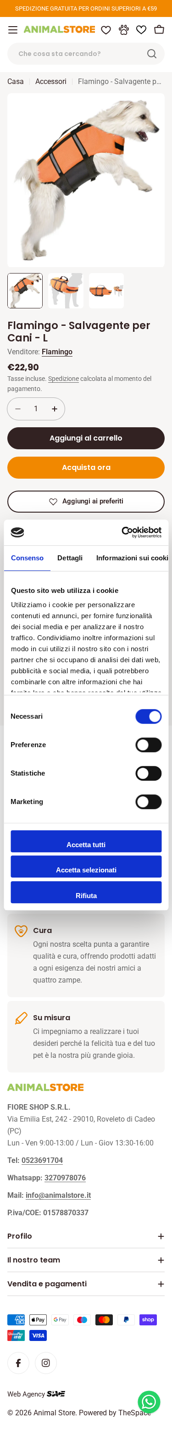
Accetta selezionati (86, 870)
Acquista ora (86, 467)
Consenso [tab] (27, 558)
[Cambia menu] (12, 29)
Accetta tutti (86, 845)
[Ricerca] (151, 53)
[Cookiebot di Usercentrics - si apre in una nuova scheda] (122, 532)
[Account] (124, 30)
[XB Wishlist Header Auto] (141, 30)
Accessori (51, 81)
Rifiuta (86, 895)
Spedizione (63, 379)
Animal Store (54, 1412)
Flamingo (57, 351)
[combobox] (86, 54)
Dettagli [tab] (70, 558)
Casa (15, 81)
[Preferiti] (105, 29)
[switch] (148, 744)
